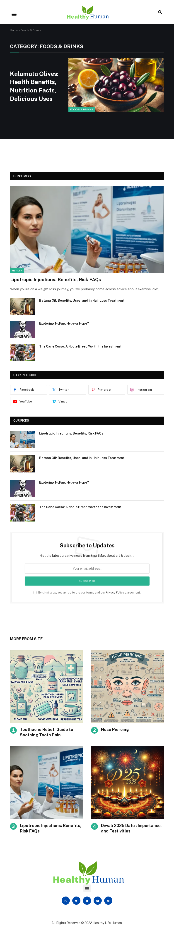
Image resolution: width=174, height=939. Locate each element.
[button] (14, 14)
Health (17, 270)
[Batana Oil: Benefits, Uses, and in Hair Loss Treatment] (22, 306)
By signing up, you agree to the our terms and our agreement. (89, 592)
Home (14, 30)
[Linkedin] (108, 901)
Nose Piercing (115, 729)
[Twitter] (76, 901)
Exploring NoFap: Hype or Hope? (64, 323)
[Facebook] (87, 901)
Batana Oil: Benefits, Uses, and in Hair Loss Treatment (81, 300)
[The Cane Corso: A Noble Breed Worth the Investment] (22, 352)
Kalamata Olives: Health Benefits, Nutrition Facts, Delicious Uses (34, 86)
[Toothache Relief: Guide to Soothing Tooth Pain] (46, 686)
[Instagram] (66, 901)
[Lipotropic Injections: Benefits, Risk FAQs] (87, 229)
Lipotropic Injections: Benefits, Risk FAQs (55, 279)
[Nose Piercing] (127, 686)
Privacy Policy (115, 592)
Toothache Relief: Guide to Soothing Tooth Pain (46, 732)
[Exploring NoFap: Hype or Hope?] (22, 329)
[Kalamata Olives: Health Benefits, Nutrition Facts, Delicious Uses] (116, 85)
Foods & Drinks (81, 109)
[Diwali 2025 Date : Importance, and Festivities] (127, 782)
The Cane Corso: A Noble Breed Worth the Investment (80, 346)
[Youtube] (98, 901)
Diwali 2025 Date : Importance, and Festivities (131, 828)
